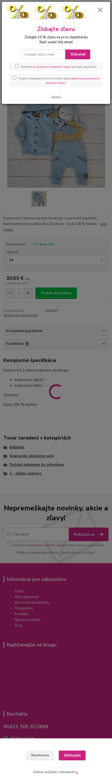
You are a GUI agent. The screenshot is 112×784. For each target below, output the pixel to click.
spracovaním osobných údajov (53, 67)
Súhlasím (72, 755)
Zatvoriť (56, 97)
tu (76, 772)
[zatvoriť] (100, 10)
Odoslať (77, 54)
